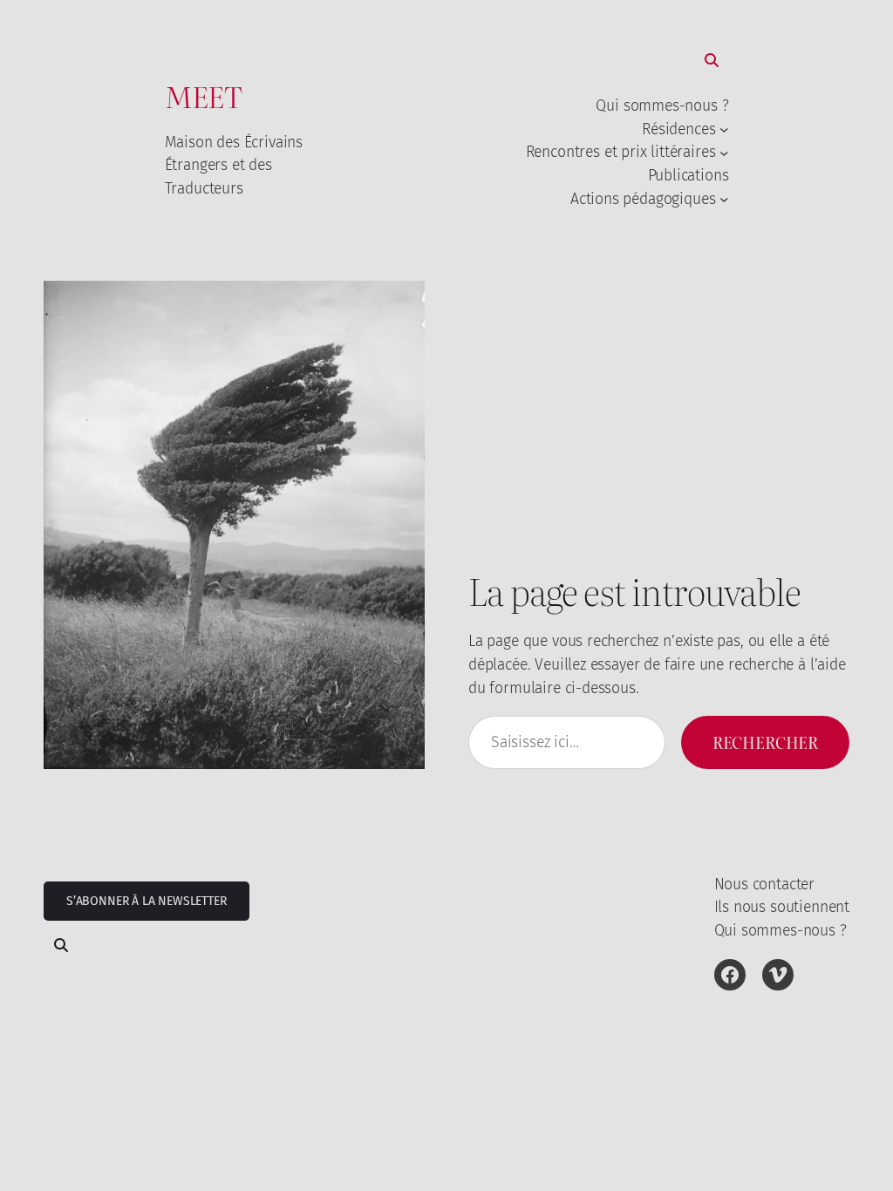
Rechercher (765, 742)
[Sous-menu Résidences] (724, 129)
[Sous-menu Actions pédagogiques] (724, 198)
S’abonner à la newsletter (146, 901)
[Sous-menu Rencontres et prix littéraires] (724, 152)
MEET (203, 95)
